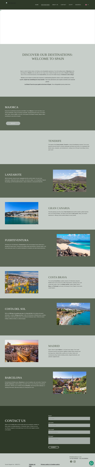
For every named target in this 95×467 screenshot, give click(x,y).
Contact (63, 4)
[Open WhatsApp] (91, 463)
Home (37, 4)
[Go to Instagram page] (75, 462)
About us (55, 4)
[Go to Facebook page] (71, 462)
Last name (50, 422)
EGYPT (71, 4)
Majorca (78, 4)
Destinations (45, 4)
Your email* (51, 429)
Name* (50, 415)
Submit (53, 447)
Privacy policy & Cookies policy (50, 464)
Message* (50, 436)
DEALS (13, 123)
